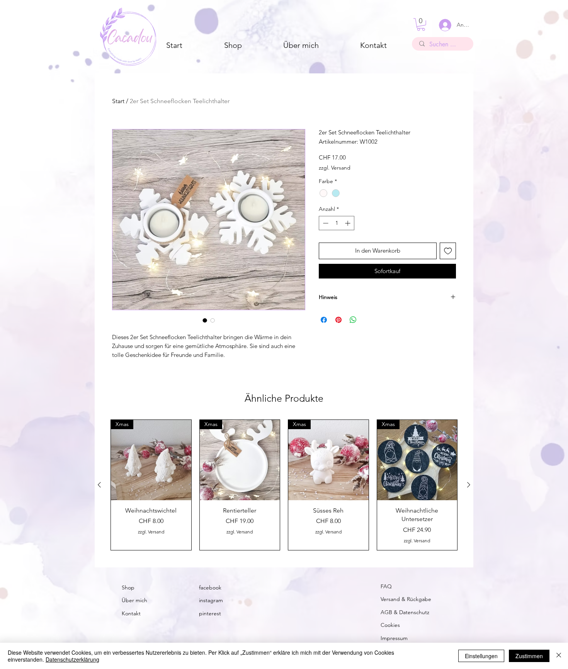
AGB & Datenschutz (405, 612)
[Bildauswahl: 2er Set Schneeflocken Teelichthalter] (205, 320)
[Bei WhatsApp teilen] (353, 319)
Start (118, 101)
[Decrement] (325, 223)
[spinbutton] (337, 223)
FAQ (386, 586)
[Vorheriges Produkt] (99, 484)
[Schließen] (558, 656)
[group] (284, 484)
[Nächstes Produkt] (468, 484)
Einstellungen (481, 656)
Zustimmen (529, 656)
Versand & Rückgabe (406, 599)
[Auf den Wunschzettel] (448, 251)
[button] (421, 24)
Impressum (394, 638)
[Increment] (348, 223)
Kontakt (131, 613)
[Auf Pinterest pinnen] (338, 319)
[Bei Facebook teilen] (323, 319)
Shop (128, 587)
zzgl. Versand (334, 167)
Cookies (390, 624)
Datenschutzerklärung (72, 659)
